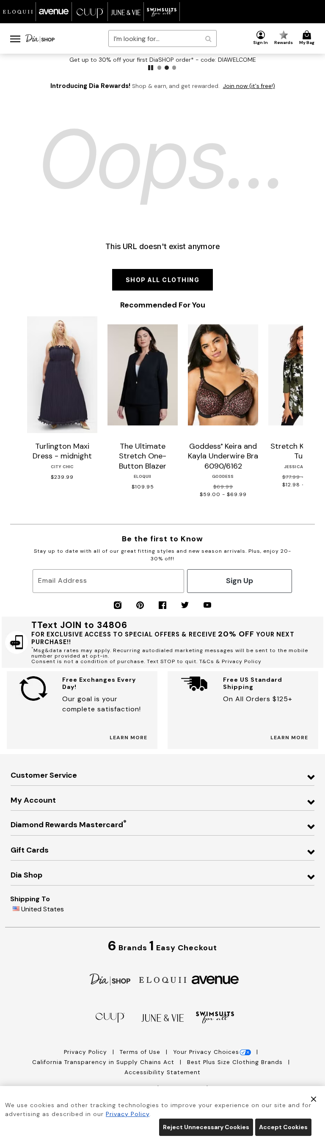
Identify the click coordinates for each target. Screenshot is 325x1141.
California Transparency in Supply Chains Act (104, 1062)
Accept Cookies (283, 1127)
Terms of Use (141, 1052)
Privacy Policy (86, 1052)
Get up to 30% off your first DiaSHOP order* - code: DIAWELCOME (162, 59)
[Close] (313, 1098)
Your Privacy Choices (206, 1052)
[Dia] (110, 978)
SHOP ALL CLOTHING (163, 279)
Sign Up (239, 581)
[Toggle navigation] (15, 38)
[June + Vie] (162, 1017)
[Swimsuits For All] (215, 1016)
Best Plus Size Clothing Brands (236, 1062)
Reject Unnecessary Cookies (206, 1127)
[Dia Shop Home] (40, 38)
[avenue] (215, 979)
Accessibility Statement (162, 1072)
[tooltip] (18, 11)
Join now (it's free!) (249, 86)
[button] (260, 38)
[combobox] (162, 38)
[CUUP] (110, 1017)
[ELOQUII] (162, 978)
